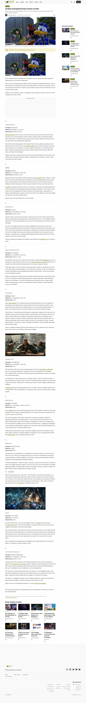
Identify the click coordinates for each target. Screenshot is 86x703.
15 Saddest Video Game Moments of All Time (23, 615)
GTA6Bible (52, 691)
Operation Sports (66, 688)
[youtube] (79, 669)
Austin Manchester (48, 618)
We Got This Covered (66, 686)
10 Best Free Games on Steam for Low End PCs (23, 634)
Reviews (22, 2)
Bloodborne (46, 260)
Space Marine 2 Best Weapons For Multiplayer (36, 615)
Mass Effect (39, 178)
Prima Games (51, 686)
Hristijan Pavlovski (9, 618)
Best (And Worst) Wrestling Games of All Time (10, 615)
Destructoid (78, 686)
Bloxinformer (78, 689)
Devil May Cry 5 (44, 239)
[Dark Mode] (74, 2)
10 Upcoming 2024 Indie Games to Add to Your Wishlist (49, 615)
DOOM (10, 410)
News (17, 2)
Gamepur (68, 684)
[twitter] (73, 669)
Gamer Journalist (50, 688)
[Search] (71, 2)
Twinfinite (58, 684)
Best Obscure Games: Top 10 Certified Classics (10, 634)
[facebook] (76, 669)
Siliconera (58, 686)
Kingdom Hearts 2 (10, 134)
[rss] (67, 669)
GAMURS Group (78, 694)
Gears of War (10, 525)
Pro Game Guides (50, 684)
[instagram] (70, 669)
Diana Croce (46, 639)
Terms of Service (17, 674)
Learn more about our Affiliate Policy (11, 597)
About (6, 674)
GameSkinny (57, 688)
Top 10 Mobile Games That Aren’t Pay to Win (36, 634)
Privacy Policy (25, 674)
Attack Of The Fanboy (76, 684)
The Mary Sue (78, 688)
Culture (31, 2)
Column (36, 2)
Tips (27, 2)
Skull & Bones (12, 303)
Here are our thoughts (40, 583)
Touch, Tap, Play (50, 689)
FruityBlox (68, 689)
